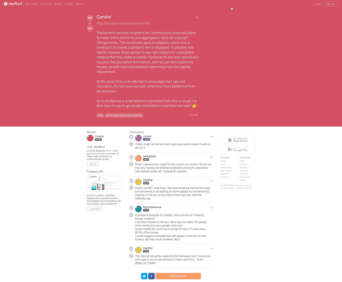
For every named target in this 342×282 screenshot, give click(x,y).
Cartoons (244, 170)
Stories (58, 4)
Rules (242, 161)
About (223, 161)
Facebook (244, 177)
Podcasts (244, 174)
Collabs (68, 4)
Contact (224, 177)
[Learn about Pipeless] (104, 184)
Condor (104, 17)
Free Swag (225, 170)
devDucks (225, 174)
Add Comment (178, 276)
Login (318, 4)
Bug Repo (244, 167)
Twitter (243, 180)
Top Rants (45, 4)
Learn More (94, 208)
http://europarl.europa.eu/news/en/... (124, 23)
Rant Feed (31, 4)
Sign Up (330, 4)
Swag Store (226, 167)
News (223, 164)
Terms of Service (244, 188)
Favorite (193, 114)
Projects (243, 164)
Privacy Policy (227, 188)
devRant (224, 185)
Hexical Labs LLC (244, 185)
